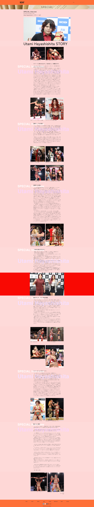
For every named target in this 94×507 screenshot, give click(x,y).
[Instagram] (48, 503)
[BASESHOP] (45, 503)
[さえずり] (43, 503)
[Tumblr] (47, 503)
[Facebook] (50, 503)
